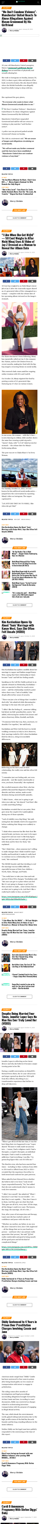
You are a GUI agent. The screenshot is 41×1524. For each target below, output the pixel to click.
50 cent (17, 519)
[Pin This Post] (24, 60)
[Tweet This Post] (15, 60)
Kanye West (19, 912)
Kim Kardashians (9, 914)
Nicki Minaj (26, 519)
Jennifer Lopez (20, 1262)
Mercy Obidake (14, 30)
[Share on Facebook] (6, 60)
